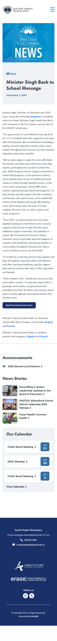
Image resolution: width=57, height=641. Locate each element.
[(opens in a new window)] (28, 565)
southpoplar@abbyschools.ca (30, 544)
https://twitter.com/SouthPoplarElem (31, 595)
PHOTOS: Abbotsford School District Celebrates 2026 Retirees (36, 404)
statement (35, 116)
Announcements (17, 357)
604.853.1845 (30, 539)
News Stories (15, 378)
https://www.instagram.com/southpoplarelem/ (25, 595)
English (49, 322)
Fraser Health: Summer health (32, 416)
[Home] (20, 10)
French (10, 326)
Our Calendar (19, 434)
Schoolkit (34, 616)
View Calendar (15, 486)
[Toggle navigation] (52, 9)
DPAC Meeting (16, 461)
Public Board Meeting (21, 447)
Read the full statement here (17, 306)
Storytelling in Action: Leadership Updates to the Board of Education (35, 390)
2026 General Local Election (24, 366)
